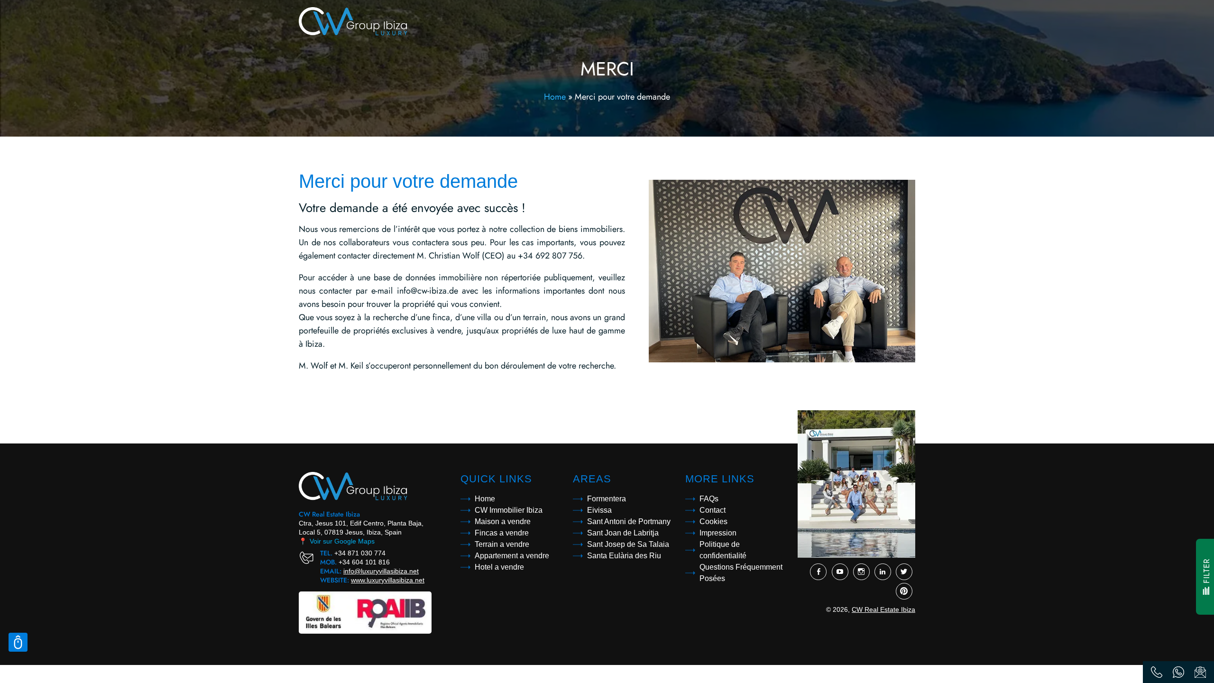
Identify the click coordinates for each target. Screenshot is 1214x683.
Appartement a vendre (512, 556)
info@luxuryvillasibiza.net (381, 571)
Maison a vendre (503, 521)
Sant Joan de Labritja (623, 533)
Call (1156, 672)
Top (18, 642)
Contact (712, 510)
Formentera (606, 499)
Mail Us (1200, 672)
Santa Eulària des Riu (624, 556)
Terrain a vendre (502, 544)
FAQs (708, 499)
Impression (717, 533)
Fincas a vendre (502, 533)
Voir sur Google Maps (337, 541)
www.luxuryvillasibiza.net (387, 580)
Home (555, 97)
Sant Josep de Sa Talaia (628, 544)
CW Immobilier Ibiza (509, 510)
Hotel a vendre (499, 567)
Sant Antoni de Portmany (629, 521)
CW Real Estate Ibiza (883, 609)
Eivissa (599, 510)
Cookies (713, 521)
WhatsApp (1178, 672)
